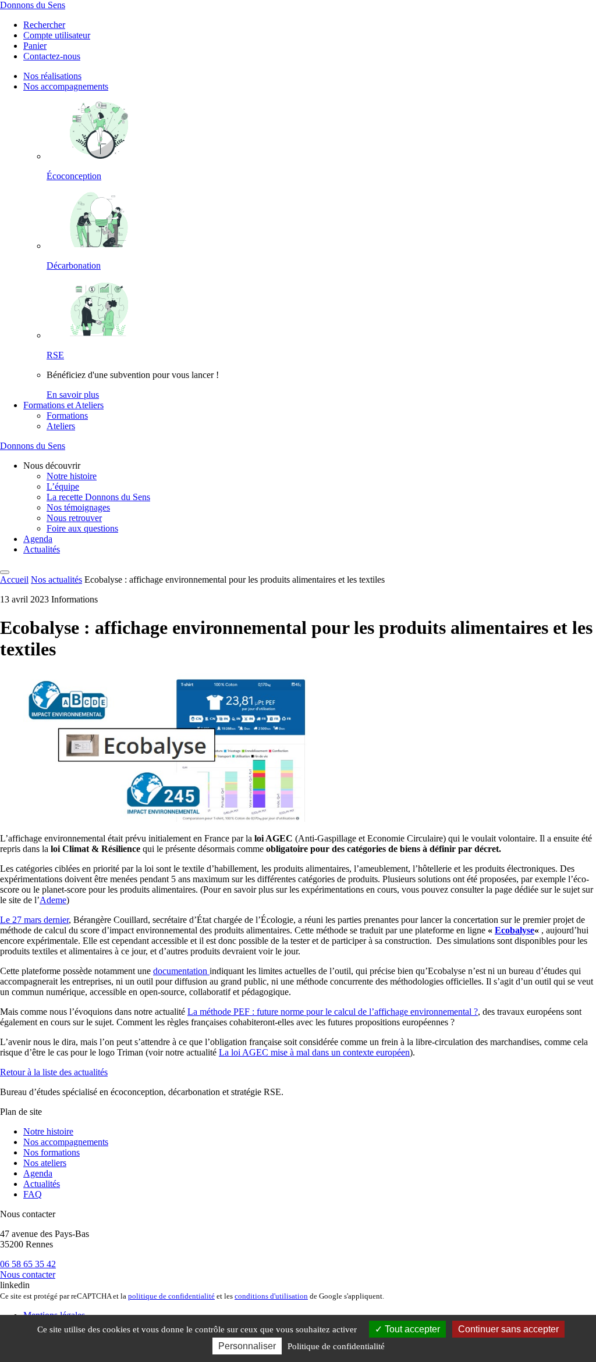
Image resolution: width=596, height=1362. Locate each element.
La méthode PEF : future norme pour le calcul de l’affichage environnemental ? (332, 1012)
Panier (35, 46)
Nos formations (51, 1152)
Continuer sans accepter (508, 1329)
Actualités (41, 549)
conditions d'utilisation (271, 1296)
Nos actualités (56, 579)
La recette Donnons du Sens (98, 497)
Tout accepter (411, 1329)
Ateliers (61, 426)
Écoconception (74, 176)
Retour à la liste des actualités (54, 1072)
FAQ (32, 1194)
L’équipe (63, 486)
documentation (181, 971)
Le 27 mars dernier (34, 920)
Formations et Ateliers (63, 405)
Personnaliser (247, 1346)
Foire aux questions (82, 528)
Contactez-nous (51, 56)
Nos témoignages (78, 507)
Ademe (53, 900)
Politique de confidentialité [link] (336, 1346)
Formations (67, 415)
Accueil (14, 579)
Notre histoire (72, 476)
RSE (55, 355)
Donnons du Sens (32, 5)
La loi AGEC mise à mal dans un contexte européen (314, 1052)
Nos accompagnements (65, 86)
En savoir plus (73, 395)
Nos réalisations (52, 76)
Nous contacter (27, 1274)
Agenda (37, 539)
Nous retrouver (74, 518)
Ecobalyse (514, 930)
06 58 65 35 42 (28, 1264)
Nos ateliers (44, 1163)
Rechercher (44, 25)
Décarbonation (74, 265)
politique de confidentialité (171, 1296)
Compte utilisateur (56, 35)
